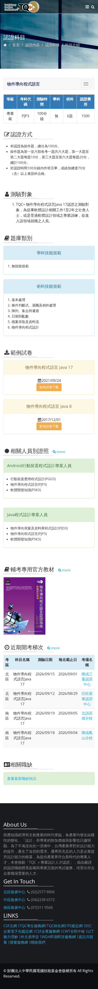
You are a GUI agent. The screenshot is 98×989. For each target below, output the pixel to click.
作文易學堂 (30, 936)
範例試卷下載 (49, 387)
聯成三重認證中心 (87, 679)
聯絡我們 (38, 942)
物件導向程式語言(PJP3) (28, 484)
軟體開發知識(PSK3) (25, 490)
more (61, 451)
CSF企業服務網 (47, 931)
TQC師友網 (56, 925)
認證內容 (32, 44)
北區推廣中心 (14, 891)
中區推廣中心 (14, 899)
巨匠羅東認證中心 (87, 699)
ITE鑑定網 (75, 925)
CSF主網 (10, 925)
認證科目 (52, 44)
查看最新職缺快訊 (21, 778)
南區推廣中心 (14, 907)
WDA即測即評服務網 (59, 936)
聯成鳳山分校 (87, 735)
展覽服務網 (19, 942)
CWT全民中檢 (73, 931)
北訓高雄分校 (87, 716)
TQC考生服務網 (32, 925)
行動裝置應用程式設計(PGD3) (33, 479)
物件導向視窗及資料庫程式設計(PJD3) (39, 528)
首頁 (16, 44)
